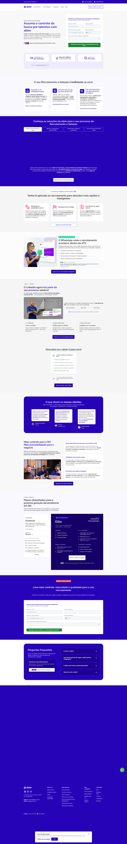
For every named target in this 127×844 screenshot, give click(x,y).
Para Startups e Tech (67, 803)
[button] (37, 7)
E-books (98, 796)
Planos (62, 6)
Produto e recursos (67, 792)
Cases (48, 794)
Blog (66, 6)
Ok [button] (54, 839)
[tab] (33, 129)
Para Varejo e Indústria (67, 805)
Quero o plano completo (77, 557)
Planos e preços (66, 794)
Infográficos (99, 798)
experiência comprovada (40, 65)
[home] (28, 7)
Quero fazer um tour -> (95, 7)
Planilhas (98, 801)
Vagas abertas (88, 793)
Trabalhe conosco (51, 792)
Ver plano (37, 554)
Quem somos (50, 789)
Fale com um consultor (67, 797)
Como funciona (66, 789)
